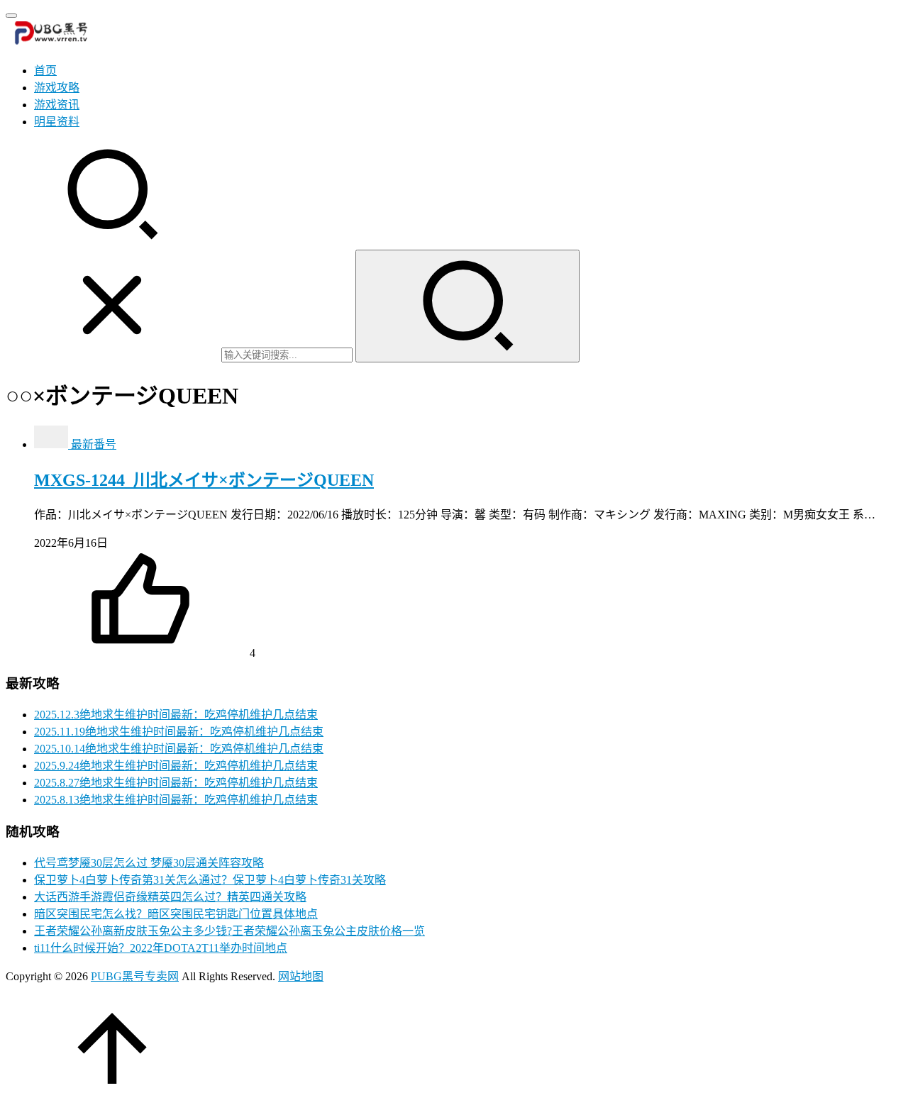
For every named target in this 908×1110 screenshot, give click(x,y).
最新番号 (93, 444)
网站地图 (300, 976)
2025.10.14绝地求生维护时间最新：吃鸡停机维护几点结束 (178, 749)
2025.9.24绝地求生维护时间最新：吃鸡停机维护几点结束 (176, 766)
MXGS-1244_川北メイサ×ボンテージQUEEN (204, 480)
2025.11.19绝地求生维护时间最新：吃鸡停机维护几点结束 (178, 732)
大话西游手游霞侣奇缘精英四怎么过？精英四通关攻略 (170, 897)
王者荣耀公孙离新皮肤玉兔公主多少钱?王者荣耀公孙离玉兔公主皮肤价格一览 (229, 931)
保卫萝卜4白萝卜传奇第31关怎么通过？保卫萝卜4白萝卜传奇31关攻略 (210, 880)
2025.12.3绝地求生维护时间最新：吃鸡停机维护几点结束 (176, 715)
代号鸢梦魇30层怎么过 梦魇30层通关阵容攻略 (149, 863)
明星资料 (56, 122)
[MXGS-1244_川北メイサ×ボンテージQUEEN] (52, 444)
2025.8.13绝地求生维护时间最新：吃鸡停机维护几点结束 (176, 800)
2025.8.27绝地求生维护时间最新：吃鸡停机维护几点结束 (176, 783)
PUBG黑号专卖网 (135, 976)
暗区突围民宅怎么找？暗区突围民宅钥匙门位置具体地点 (176, 914)
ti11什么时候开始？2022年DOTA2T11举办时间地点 (160, 948)
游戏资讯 (56, 105)
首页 (45, 71)
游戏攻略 (56, 88)
